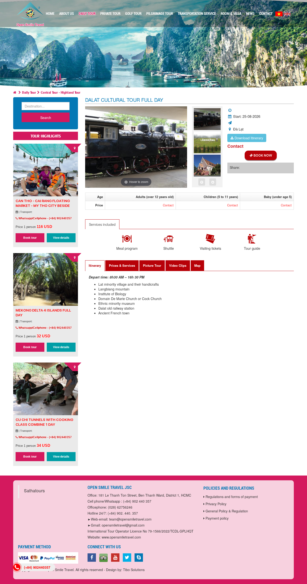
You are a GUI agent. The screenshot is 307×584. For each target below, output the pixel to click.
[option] (207, 119)
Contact (265, 13)
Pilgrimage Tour (159, 13)
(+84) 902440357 (37, 567)
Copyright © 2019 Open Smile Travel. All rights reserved (60, 569)
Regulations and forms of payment (231, 496)
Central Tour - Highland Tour (60, 92)
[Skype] (139, 557)
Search (45, 117)
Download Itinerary (248, 138)
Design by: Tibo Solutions (125, 569)
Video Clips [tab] (177, 265)
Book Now (262, 155)
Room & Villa (231, 13)
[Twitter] (127, 557)
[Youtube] (115, 557)
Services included (102, 224)
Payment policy (217, 518)
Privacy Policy (215, 503)
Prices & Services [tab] (122, 265)
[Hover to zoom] (136, 146)
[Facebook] (92, 557)
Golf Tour (133, 13)
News (250, 13)
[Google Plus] (103, 558)
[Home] (14, 92)
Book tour (30, 237)
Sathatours (34, 490)
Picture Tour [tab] (152, 265)
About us (66, 13)
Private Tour (110, 13)
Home (50, 13)
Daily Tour (87, 13)
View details (61, 237)
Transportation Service (197, 13)
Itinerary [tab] (95, 265)
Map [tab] (197, 265)
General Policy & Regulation (226, 511)
